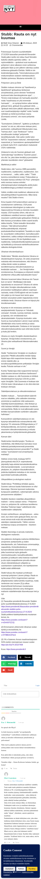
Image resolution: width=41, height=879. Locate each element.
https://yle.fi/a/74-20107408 (12, 645)
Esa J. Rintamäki (17, 781)
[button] (20, 27)
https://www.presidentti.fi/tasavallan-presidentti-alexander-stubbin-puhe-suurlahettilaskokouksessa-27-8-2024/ (20, 609)
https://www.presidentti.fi (16, 649)
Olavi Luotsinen (10, 778)
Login (37, 685)
